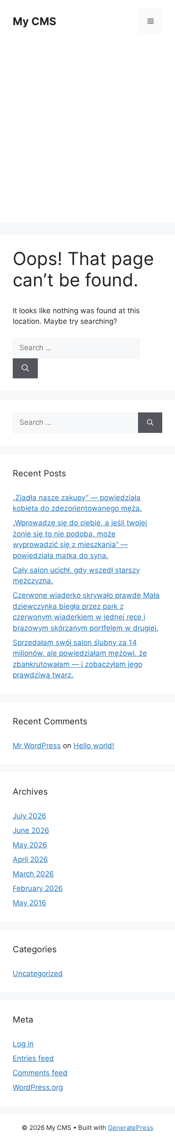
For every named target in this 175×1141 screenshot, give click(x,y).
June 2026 (31, 830)
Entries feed (33, 1058)
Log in (23, 1044)
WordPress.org (38, 1087)
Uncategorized (38, 973)
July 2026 (29, 816)
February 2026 (38, 888)
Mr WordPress (37, 745)
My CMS (34, 21)
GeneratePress (130, 1128)
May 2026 (30, 845)
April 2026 (30, 859)
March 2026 (33, 874)
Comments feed (40, 1073)
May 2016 (29, 903)
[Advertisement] (87, 134)
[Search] (25, 368)
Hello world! (93, 745)
